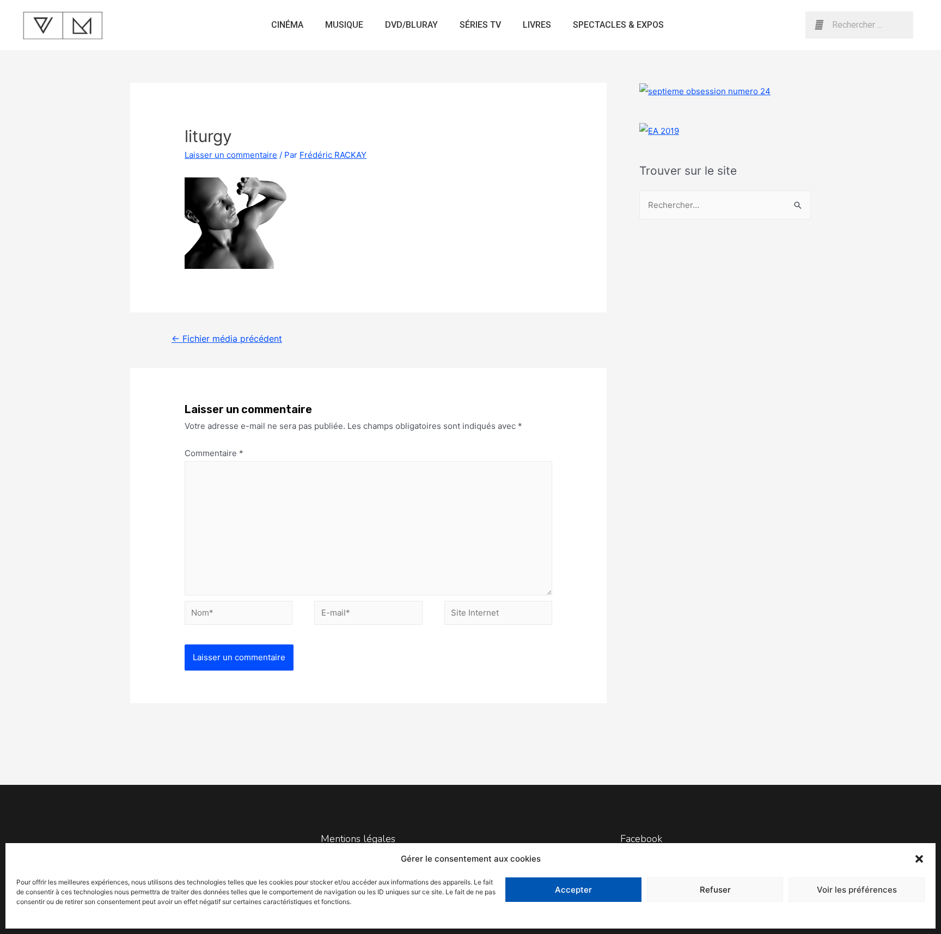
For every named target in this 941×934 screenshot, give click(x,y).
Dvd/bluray (411, 25)
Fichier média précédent (227, 339)
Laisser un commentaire (231, 155)
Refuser (715, 889)
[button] (919, 858)
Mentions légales (358, 838)
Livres (537, 25)
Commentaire (214, 453)
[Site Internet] (498, 615)
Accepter (573, 889)
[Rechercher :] (725, 205)
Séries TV (480, 25)
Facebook (641, 838)
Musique (344, 25)
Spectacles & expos (618, 25)
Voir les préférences (857, 889)
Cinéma (287, 25)
